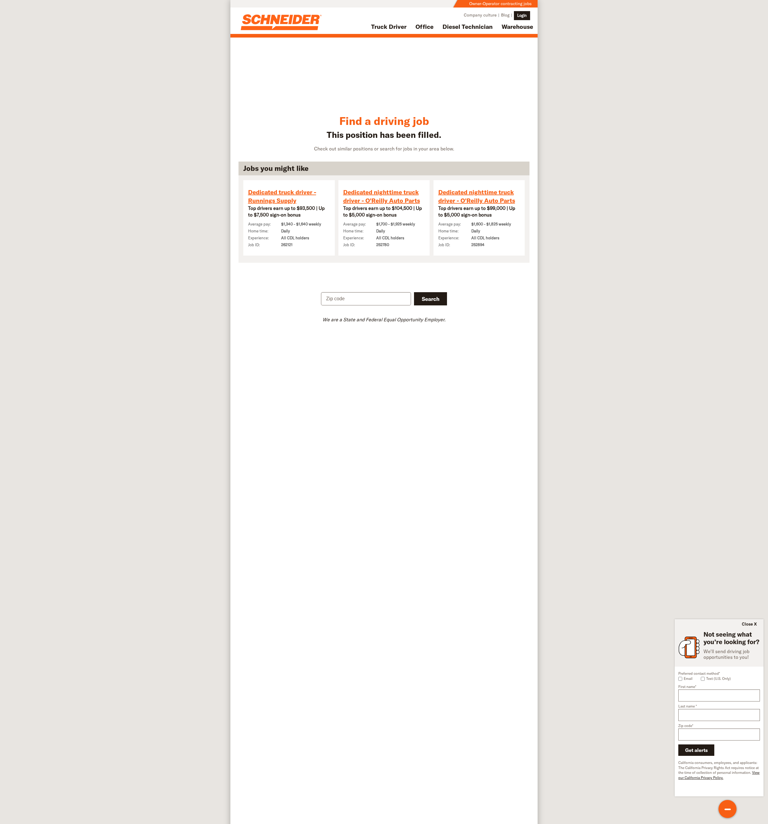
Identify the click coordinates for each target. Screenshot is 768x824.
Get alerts (696, 750)
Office (425, 26)
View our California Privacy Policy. (719, 775)
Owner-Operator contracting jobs (500, 3)
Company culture (480, 15)
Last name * (687, 706)
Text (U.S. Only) (718, 678)
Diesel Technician (467, 26)
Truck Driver (388, 26)
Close (747, 624)
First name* (687, 686)
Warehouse (517, 26)
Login (522, 15)
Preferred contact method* (699, 673)
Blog (505, 15)
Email (688, 678)
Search (431, 298)
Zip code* (685, 725)
